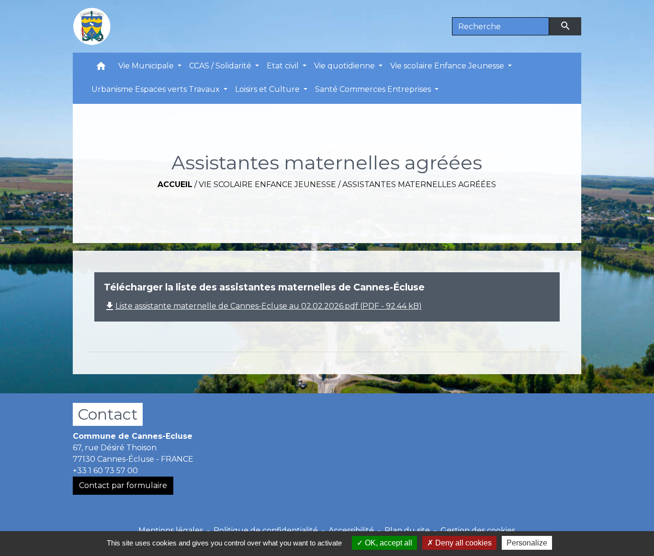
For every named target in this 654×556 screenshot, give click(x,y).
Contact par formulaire (123, 485)
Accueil (175, 184)
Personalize (527, 543)
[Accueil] (92, 26)
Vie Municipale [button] (147, 65)
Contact (108, 414)
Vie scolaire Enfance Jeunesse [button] (448, 65)
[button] (101, 68)
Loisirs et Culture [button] (268, 89)
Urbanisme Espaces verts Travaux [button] (156, 89)
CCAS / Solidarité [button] (221, 65)
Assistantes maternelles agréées (419, 184)
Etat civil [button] (284, 65)
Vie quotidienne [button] (345, 65)
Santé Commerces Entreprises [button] (374, 89)
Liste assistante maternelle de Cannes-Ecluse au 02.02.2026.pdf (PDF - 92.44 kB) (263, 306)
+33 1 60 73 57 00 (105, 470)
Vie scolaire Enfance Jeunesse (267, 184)
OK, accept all (387, 543)
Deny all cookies (462, 543)
